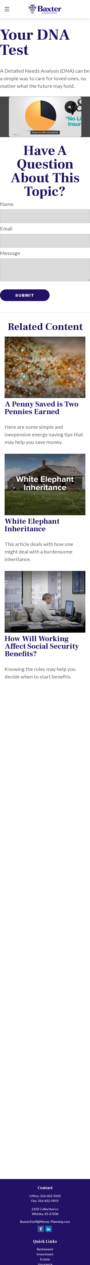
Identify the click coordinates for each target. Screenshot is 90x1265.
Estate (45, 1259)
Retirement (45, 1249)
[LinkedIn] (48, 1229)
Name (7, 204)
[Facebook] (41, 1229)
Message (10, 253)
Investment (45, 1254)
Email (6, 228)
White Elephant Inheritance (32, 525)
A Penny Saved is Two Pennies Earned (41, 408)
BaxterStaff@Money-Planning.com (45, 1221)
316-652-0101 (50, 1196)
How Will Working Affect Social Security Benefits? (42, 646)
